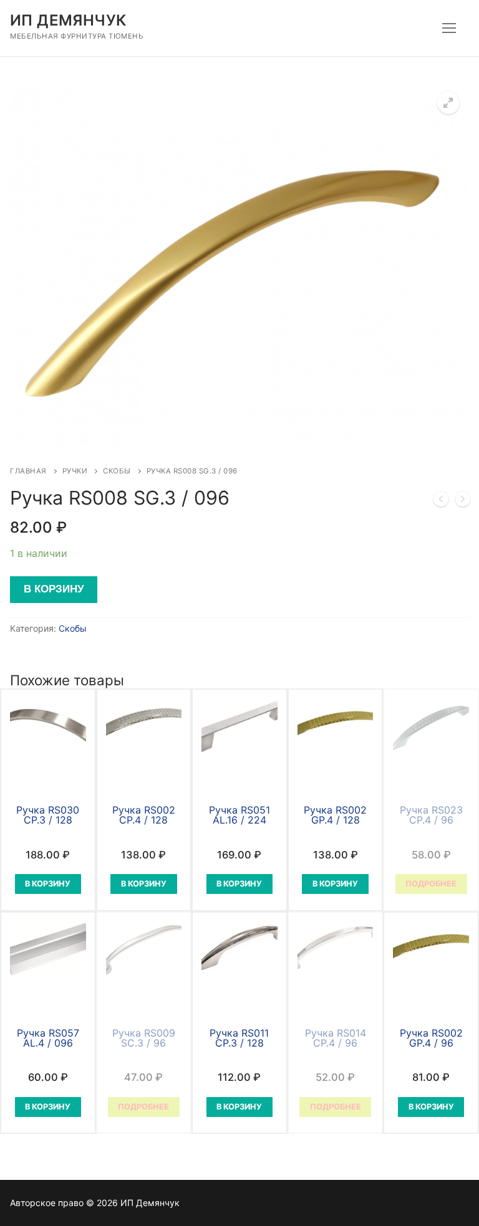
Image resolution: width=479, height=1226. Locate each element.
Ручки (75, 471)
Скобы (117, 471)
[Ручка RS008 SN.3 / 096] (462, 501)
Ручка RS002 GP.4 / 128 (335, 815)
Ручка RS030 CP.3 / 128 (47, 815)
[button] (448, 103)
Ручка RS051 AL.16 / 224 (239, 815)
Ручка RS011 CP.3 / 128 (239, 1038)
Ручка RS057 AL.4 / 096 (48, 1038)
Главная (28, 471)
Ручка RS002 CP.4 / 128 (143, 815)
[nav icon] (449, 28)
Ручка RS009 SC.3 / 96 (143, 1038)
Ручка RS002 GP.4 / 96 (431, 1038)
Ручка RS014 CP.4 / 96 (335, 1038)
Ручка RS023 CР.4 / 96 (431, 815)
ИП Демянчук (68, 20)
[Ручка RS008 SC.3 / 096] (440, 501)
